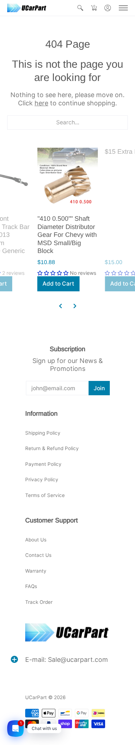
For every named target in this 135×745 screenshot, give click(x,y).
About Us (35, 540)
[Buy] (67, 178)
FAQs (31, 586)
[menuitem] (80, 8)
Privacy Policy (41, 479)
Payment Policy (43, 464)
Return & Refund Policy (52, 448)
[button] (80, 8)
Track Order (39, 602)
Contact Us (38, 555)
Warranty (35, 571)
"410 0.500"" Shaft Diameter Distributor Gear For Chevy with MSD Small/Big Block (67, 234)
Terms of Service (45, 495)
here (41, 103)
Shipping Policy (42, 433)
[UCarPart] (27, 8)
